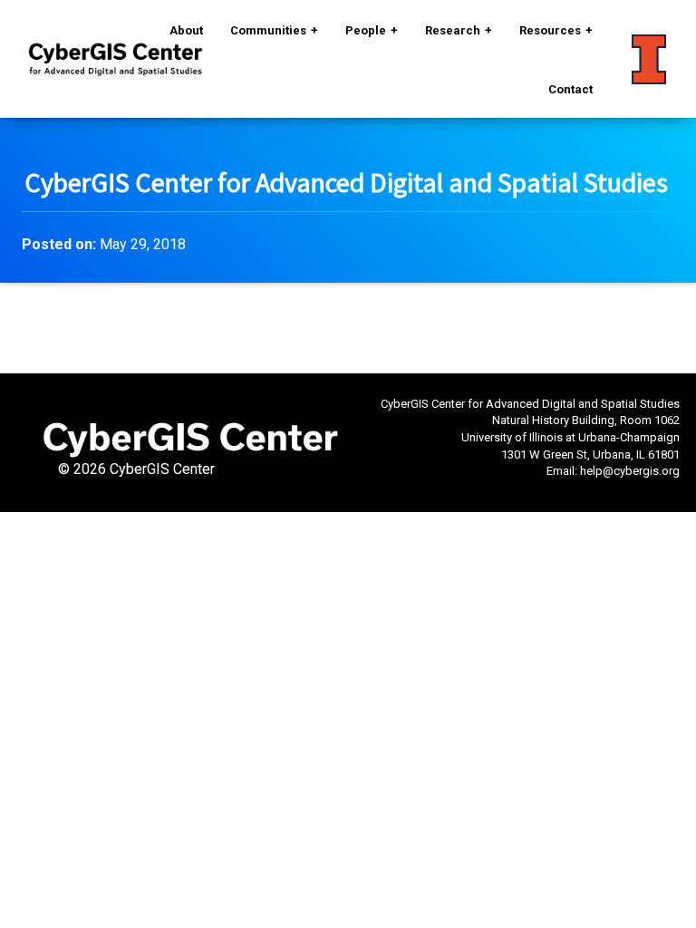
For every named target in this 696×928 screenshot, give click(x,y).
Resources (550, 30)
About (186, 30)
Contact (570, 89)
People (365, 30)
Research (452, 30)
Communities (268, 30)
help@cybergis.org (630, 471)
